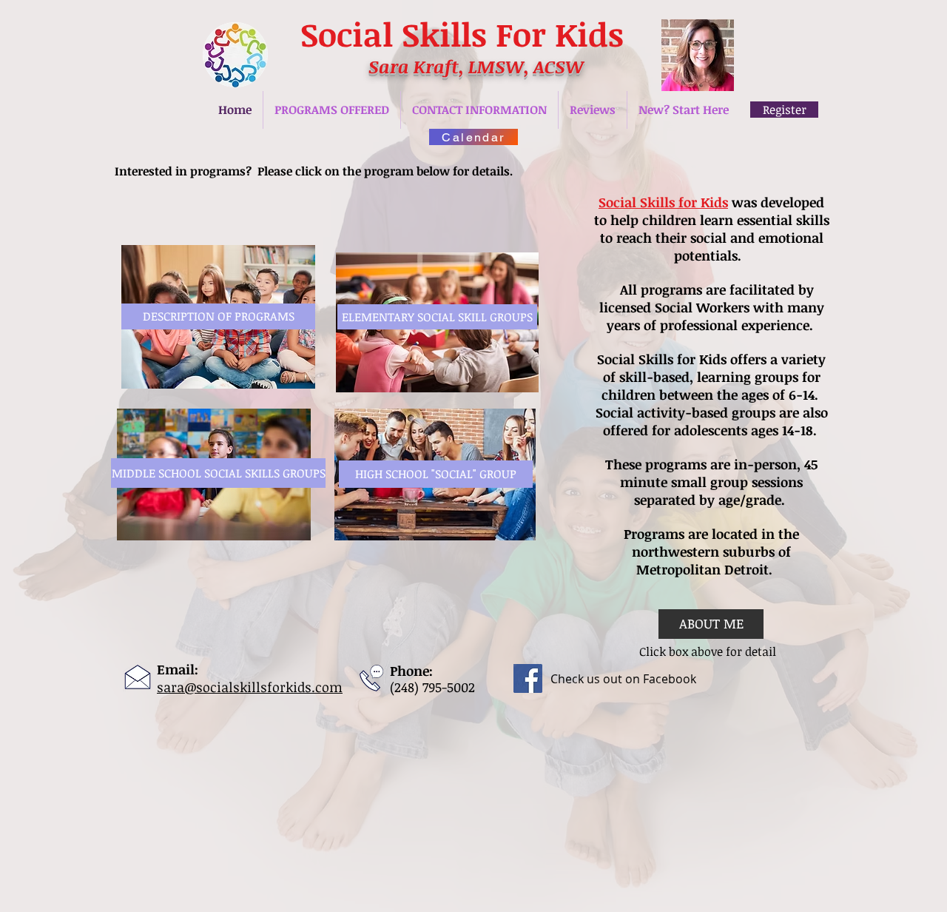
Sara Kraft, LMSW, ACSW (476, 66)
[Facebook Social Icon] (527, 678)
